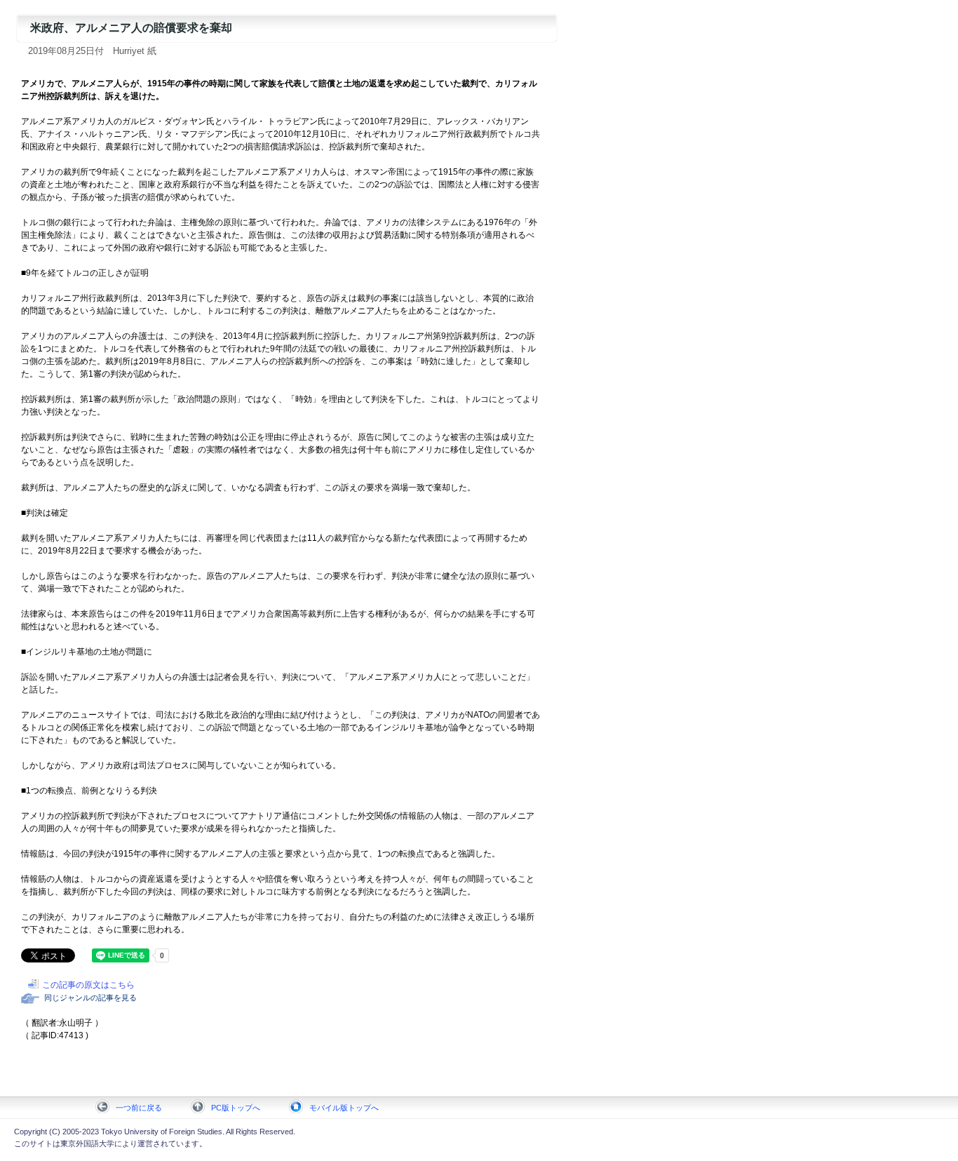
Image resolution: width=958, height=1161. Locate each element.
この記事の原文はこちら (88, 985)
